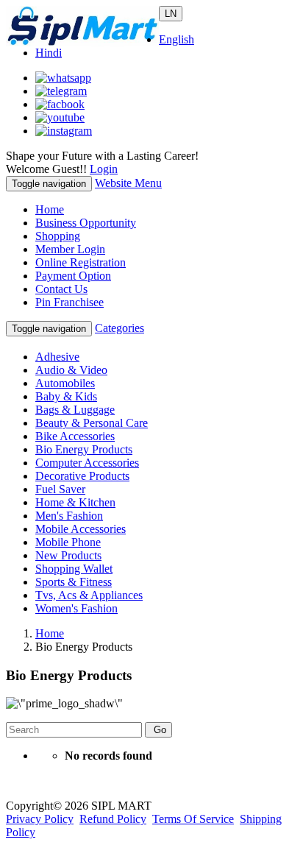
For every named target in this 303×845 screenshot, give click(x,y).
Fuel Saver (60, 489)
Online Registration (80, 262)
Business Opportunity (85, 222)
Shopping (57, 236)
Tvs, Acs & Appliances (89, 595)
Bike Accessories (75, 436)
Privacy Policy (40, 819)
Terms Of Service (193, 819)
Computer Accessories (87, 462)
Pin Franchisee (69, 302)
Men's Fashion (69, 515)
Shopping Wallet (74, 568)
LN (171, 13)
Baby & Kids (66, 396)
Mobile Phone (68, 542)
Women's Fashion (76, 608)
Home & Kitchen (75, 502)
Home (49, 209)
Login (104, 169)
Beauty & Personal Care (91, 423)
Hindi (48, 52)
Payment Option (73, 275)
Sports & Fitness (73, 582)
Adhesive (57, 356)
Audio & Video (71, 370)
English (176, 39)
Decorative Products (82, 476)
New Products (68, 555)
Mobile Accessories (80, 529)
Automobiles (65, 383)
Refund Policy (112, 819)
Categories (119, 328)
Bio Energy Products (83, 449)
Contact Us (61, 289)
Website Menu (128, 183)
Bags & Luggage (75, 409)
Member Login (70, 249)
